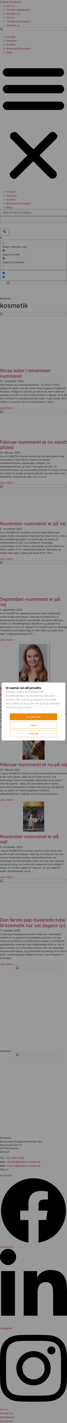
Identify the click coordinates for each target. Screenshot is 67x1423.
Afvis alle (33, 733)
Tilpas (33, 725)
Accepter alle (33, 716)
